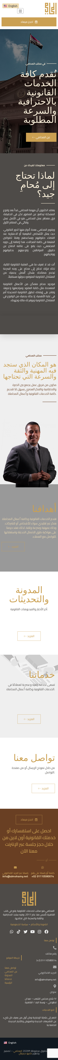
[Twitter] (25, 931)
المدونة (9, 975)
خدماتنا (8, 979)
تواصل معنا (10, 967)
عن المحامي (11, 971)
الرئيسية (8, 982)
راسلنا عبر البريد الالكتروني (15, 873)
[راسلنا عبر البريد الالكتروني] (15, 867)
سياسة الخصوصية (19, 924)
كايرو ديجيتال (25, 1053)
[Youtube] (32, 931)
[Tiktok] (18, 931)
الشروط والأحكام (39, 924)
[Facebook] (46, 931)
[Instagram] (39, 931)
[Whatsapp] (12, 931)
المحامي (17, 1051)
